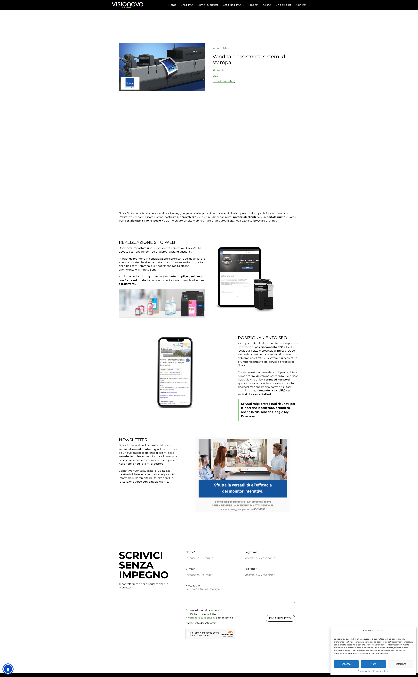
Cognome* (251, 552)
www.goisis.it (221, 48)
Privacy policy (380, 671)
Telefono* (250, 568)
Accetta (346, 663)
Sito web (218, 70)
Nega (373, 663)
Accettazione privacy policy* (204, 610)
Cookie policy (364, 671)
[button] (8, 669)
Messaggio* (193, 585)
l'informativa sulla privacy (200, 617)
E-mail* (190, 568)
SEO (215, 75)
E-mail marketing (224, 81)
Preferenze (400, 663)
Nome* (190, 552)
